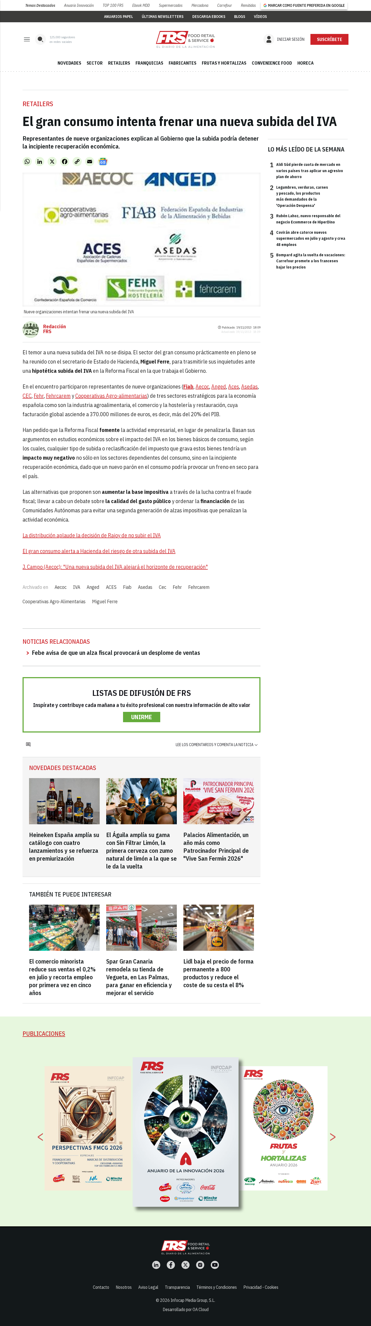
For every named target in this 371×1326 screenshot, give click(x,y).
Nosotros (124, 1287)
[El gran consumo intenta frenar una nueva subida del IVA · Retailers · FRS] (185, 39)
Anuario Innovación (79, 5)
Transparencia (177, 1287)
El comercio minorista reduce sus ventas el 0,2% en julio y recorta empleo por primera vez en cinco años (62, 977)
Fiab (127, 587)
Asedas (249, 386)
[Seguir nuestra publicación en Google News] (103, 161)
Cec (162, 587)
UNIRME (141, 717)
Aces (233, 386)
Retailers (38, 103)
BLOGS (239, 16)
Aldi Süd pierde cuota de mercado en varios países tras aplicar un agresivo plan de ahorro (306, 170)
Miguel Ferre (105, 601)
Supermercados (171, 5)
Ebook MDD (141, 5)
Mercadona (199, 5)
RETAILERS (119, 63)
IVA (76, 587)
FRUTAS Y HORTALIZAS (224, 63)
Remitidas (248, 5)
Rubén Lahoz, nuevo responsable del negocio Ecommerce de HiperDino (305, 218)
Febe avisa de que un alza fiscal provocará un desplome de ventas (116, 652)
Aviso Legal (148, 1287)
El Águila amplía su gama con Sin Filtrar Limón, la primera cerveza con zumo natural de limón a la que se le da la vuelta (141, 850)
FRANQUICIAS (149, 63)
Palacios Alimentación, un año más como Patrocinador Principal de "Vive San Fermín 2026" (216, 846)
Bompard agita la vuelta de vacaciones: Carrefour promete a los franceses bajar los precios (307, 261)
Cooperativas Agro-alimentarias (111, 395)
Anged (218, 386)
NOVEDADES (69, 63)
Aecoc (202, 386)
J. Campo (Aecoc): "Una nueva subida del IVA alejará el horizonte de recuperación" (115, 566)
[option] (186, 1132)
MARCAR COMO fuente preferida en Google (306, 5)
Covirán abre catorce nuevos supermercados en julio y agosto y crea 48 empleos (307, 238)
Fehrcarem (58, 395)
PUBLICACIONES (44, 1033)
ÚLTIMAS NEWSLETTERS (163, 16)
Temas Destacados (40, 5)
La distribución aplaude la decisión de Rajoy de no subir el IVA (92, 535)
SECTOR (95, 63)
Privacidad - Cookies (260, 1287)
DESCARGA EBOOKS (208, 16)
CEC (27, 395)
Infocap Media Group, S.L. (193, 1300)
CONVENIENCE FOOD (272, 63)
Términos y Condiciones (216, 1287)
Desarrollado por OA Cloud (186, 1309)
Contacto (101, 1287)
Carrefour (224, 5)
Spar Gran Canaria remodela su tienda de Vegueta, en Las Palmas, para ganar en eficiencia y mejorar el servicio (139, 977)
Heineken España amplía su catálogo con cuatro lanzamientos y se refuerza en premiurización (64, 846)
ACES (111, 587)
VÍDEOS (260, 16)
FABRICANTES (182, 63)
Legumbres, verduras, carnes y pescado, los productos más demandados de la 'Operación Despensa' (299, 196)
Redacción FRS (54, 329)
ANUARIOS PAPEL (118, 16)
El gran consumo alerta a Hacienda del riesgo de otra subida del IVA (99, 551)
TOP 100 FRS (113, 5)
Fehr (39, 395)
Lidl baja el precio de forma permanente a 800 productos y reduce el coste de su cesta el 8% (218, 973)
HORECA (305, 63)
